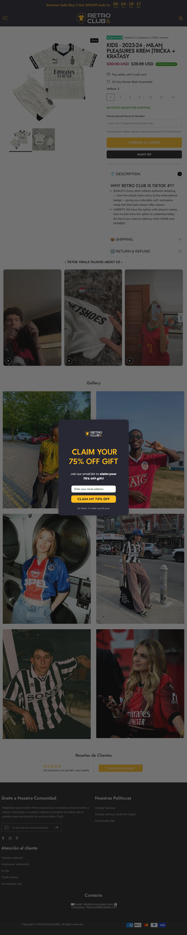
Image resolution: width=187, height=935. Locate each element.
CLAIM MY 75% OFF (93, 499)
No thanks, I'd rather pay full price (93, 508)
